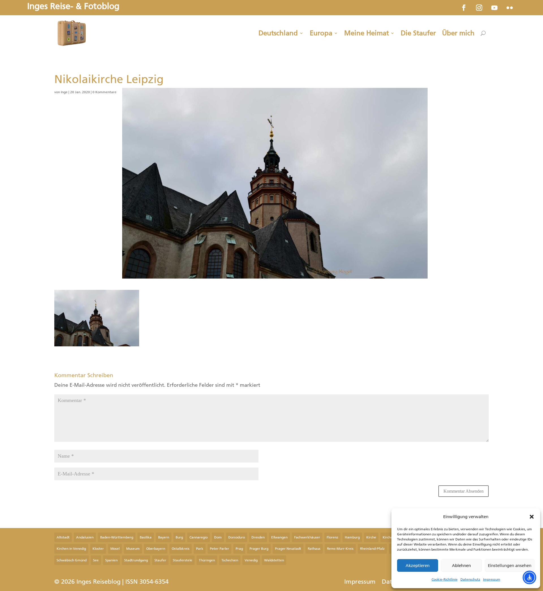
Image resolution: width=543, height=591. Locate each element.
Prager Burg (258, 549)
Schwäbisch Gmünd (72, 560)
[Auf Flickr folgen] (509, 7)
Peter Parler (219, 549)
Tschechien (229, 560)
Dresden (258, 537)
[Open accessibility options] (529, 577)
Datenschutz (470, 579)
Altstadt (63, 537)
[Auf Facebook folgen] (464, 7)
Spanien (111, 560)
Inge (64, 92)
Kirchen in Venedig (71, 549)
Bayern (163, 537)
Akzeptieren (418, 565)
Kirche (371, 537)
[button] (532, 517)
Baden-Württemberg (116, 537)
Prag (239, 549)
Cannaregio (198, 537)
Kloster (98, 549)
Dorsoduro (236, 537)
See (96, 560)
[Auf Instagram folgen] (479, 7)
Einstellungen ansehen (509, 565)
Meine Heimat (366, 33)
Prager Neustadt (288, 549)
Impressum (491, 579)
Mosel (115, 549)
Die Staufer (418, 33)
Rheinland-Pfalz (372, 549)
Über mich (458, 33)
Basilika (146, 537)
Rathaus (314, 549)
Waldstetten (274, 560)
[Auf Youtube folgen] (494, 7)
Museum (133, 549)
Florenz (332, 537)
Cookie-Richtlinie (445, 579)
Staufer (160, 560)
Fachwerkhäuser (307, 537)
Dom (218, 537)
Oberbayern (155, 549)
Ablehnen (461, 565)
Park (199, 549)
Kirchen (389, 537)
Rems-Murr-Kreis (340, 549)
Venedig (251, 560)
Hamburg (352, 537)
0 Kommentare (104, 92)
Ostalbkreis (180, 549)
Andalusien (85, 537)
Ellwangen (279, 537)
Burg (179, 537)
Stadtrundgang (136, 560)
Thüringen (207, 560)
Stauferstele (182, 560)
